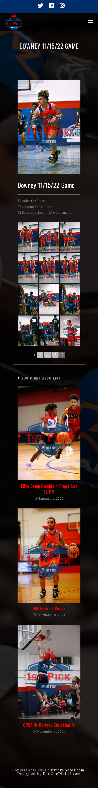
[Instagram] (60, 5)
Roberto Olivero (34, 201)
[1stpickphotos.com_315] (28, 299)
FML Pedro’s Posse (49, 608)
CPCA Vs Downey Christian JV (49, 725)
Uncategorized (33, 213)
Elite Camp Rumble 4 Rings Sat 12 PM (49, 489)
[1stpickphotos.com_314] (70, 299)
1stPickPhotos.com (66, 770)
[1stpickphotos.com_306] (70, 237)
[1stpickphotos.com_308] (49, 237)
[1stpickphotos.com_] (70, 331)
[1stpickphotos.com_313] (49, 299)
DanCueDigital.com (62, 774)
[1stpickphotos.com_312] (70, 268)
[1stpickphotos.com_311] (49, 268)
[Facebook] (50, 5)
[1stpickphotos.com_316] (28, 331)
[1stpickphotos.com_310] (28, 268)
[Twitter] (39, 5)
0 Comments (62, 213)
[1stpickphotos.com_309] (28, 237)
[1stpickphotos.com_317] (49, 331)
